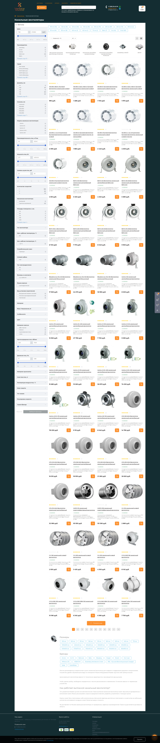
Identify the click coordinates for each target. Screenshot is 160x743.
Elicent (117, 658)
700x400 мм (89, 648)
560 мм (108, 641)
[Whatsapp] (120, 6)
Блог (93, 730)
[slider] (18, 36)
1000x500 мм (65, 645)
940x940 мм (112, 648)
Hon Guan (127, 658)
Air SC (72, 658)
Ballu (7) (104, 30)
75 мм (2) (95, 30)
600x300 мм (113, 645)
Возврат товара (96, 728)
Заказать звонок (112, 8)
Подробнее (50, 740)
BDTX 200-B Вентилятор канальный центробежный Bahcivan (82, 231)
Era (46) (113, 30)
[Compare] (69, 66)
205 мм (64, 641)
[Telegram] (120, 9)
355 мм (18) (64, 30)
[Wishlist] (69, 63)
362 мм (90, 641)
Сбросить (19, 411)
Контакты (65, 3)
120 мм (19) (64, 27)
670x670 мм (77, 648)
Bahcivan (81, 658)
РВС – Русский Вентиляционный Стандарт (121, 661)
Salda (63, 665)
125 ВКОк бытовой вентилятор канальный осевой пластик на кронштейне (83, 134)
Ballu (90, 658)
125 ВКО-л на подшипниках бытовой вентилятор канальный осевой (59, 134)
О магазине (48, 3)
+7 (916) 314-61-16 (113, 6)
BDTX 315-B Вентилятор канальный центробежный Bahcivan (130, 231)
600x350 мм (124, 645)
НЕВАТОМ (77, 661)
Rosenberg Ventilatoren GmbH (94, 661)
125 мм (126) (75, 27)
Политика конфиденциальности (100, 732)
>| (118, 629)
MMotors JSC (66, 661)
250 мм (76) (119, 27)
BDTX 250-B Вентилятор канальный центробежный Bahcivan (106, 231)
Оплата (57, 3)
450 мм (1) (85, 30)
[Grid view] (141, 38)
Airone (64, 658)
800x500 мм (100, 648)
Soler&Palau (73, 665)
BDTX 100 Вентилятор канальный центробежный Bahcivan (82, 183)
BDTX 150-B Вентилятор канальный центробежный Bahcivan (130, 183)
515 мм (99, 641)
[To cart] (69, 101)
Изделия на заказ (75, 3)
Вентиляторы (20, 16)
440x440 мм (77, 645)
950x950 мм (124, 648)
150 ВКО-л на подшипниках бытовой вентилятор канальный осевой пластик (132, 134)
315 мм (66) (53, 30)
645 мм (126, 641)
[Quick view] (69, 60)
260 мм (73, 641)
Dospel (108, 658)
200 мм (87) (108, 27)
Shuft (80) (123, 30)
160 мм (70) (97, 27)
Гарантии (94, 726)
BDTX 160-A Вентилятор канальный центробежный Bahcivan (58, 231)
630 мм (117, 641)
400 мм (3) (75, 30)
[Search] (63, 7)
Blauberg (99, 658)
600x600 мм (65, 648)
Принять (139, 739)
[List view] (137, 38)
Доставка (40, 3)
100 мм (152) (53, 27)
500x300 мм (101, 645)
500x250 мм (89, 645)
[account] (157, 310)
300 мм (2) (131, 27)
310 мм (82, 641)
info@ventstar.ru (113, 10)
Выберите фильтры (36, 411)
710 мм (135, 641)
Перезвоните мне (19, 729)
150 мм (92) (86, 27)
